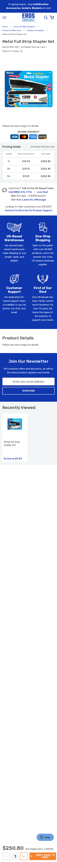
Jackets (26, 8)
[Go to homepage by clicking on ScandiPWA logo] (28, 17)
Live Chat (42, 192)
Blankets (37, 8)
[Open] (4, 17)
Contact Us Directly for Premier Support (28, 210)
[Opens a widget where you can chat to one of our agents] (45, 838)
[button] (28, 89)
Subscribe (28, 390)
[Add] (24, 856)
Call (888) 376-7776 (20, 192)
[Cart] (52, 17)
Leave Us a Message (34, 199)
